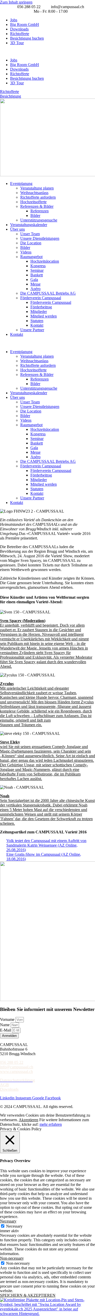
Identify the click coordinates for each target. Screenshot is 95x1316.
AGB (4, 1085)
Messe (35, 284)
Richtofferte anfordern (38, 197)
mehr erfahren (51, 1124)
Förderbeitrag (41, 307)
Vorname (7, 1019)
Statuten (36, 321)
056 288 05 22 (11, 1062)
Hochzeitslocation (44, 261)
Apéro (35, 289)
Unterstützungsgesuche (38, 220)
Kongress (38, 266)
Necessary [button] (8, 1221)
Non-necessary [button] (12, 1258)
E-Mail (6, 1030)
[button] (47, 51)
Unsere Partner (32, 330)
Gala (34, 279)
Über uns (17, 229)
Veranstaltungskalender (28, 225)
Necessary (14, 1226)
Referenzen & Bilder (36, 206)
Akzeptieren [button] (28, 1120)
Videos (25, 252)
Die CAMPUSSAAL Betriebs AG (48, 293)
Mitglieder (38, 311)
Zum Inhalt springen (16, 2)
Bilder (35, 215)
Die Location (30, 243)
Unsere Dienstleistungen (39, 238)
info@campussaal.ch (16, 1067)
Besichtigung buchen (27, 38)
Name (5, 1025)
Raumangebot (31, 257)
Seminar (37, 270)
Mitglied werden (43, 316)
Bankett (36, 275)
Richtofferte (19, 33)
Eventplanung (21, 183)
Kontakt (36, 325)
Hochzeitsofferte (33, 202)
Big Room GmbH (24, 24)
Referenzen (39, 211)
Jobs (13, 20)
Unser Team (30, 234)
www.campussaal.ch (16, 1071)
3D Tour (17, 43)
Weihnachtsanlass (34, 193)
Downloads (19, 29)
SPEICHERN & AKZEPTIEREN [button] (27, 1295)
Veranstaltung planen (37, 188)
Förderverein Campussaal (40, 298)
